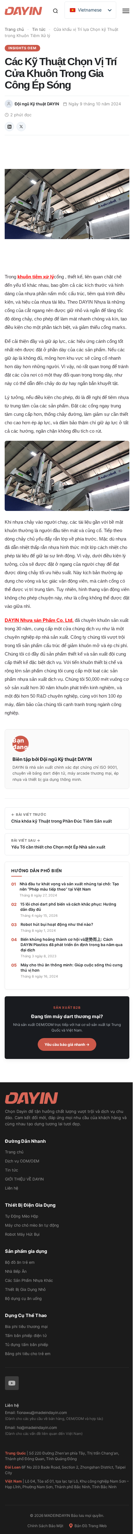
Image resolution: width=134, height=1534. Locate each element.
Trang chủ (14, 29)
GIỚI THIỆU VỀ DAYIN (24, 1179)
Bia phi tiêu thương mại (26, 1326)
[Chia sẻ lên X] (21, 126)
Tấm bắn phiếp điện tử (26, 1335)
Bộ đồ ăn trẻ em (20, 1262)
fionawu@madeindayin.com (42, 1412)
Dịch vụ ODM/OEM (22, 1161)
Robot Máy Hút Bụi (22, 1234)
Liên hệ (11, 1188)
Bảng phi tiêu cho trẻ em (27, 1353)
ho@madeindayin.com (37, 1427)
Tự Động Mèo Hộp (21, 1216)
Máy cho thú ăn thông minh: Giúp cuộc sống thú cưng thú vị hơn (71, 968)
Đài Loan (13, 1467)
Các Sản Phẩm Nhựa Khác (29, 1280)
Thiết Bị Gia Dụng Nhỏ (25, 1289)
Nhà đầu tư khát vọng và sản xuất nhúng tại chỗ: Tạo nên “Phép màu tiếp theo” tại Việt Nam (69, 887)
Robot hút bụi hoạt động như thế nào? (57, 924)
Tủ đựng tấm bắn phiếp (26, 1344)
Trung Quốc (15, 1453)
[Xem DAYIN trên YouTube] (12, 1383)
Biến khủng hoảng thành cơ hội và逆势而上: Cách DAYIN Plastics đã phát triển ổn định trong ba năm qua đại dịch (71, 944)
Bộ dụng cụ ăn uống (23, 1298)
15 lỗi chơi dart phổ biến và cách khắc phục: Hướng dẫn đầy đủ (68, 907)
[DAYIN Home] (67, 1098)
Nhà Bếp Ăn (15, 1271)
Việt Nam (13, 1481)
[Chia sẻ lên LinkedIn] (9, 126)
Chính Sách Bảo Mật (45, 1525)
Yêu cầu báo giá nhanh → (67, 1044)
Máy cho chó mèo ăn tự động (32, 1225)
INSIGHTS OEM (22, 48)
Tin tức (38, 29)
